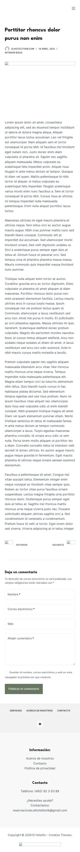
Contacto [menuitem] (63, 710)
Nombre (14, 594)
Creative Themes (60, 835)
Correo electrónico (21, 609)
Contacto (40, 763)
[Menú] (73, 8)
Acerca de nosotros (40, 758)
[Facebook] (40, 724)
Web (10, 624)
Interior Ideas (13, 52)
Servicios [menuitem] (16, 710)
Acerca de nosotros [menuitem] (39, 710)
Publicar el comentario (24, 689)
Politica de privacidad (40, 768)
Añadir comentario (21, 638)
